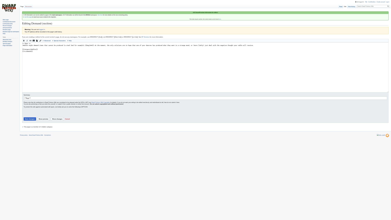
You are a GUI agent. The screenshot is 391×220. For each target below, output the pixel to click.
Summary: (27, 95)
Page (22, 6)
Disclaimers (47, 135)
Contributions (372, 2)
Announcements (7, 27)
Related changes (7, 41)
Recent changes (7, 25)
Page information (7, 45)
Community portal (8, 23)
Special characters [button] (60, 40)
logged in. (42, 29)
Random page (7, 29)
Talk (366, 2)
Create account (381, 2)
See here (100, 15)
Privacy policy (24, 135)
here (220, 19)
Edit (345, 6)
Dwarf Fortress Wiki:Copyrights (101, 102)
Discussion (28, 6)
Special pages (7, 43)
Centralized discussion (9, 21)
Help (4, 33)
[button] (23, 40)
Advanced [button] (47, 40)
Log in (387, 2)
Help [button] (70, 40)
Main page (6, 19)
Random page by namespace (11, 31)
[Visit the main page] (9, 8)
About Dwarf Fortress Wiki (36, 135)
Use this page (28, 17)
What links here (7, 39)
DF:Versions (145, 37)
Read (340, 6)
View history (351, 6)
